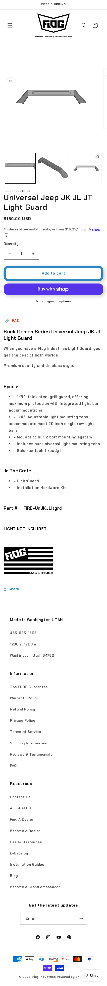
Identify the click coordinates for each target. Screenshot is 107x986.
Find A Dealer (22, 819)
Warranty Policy (24, 698)
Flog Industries (44, 977)
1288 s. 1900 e (23, 644)
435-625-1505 (23, 633)
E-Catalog (19, 853)
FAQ (16, 320)
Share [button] (14, 589)
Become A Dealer (25, 831)
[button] (9, 25)
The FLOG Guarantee (29, 687)
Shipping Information (28, 743)
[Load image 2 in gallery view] (53, 168)
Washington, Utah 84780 (32, 655)
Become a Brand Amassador (35, 887)
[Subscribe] (81, 918)
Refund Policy (22, 709)
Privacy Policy (22, 720)
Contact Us (20, 797)
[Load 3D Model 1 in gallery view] (86, 168)
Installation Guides (27, 864)
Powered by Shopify (72, 977)
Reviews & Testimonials (31, 754)
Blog (14, 875)
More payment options (53, 301)
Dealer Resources (26, 842)
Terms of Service (25, 731)
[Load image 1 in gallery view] (20, 168)
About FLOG (20, 808)
